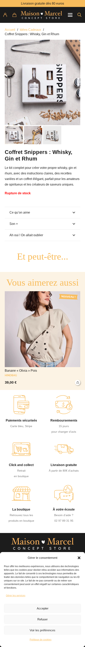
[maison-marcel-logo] (41, 15)
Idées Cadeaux (30, 29)
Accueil (10, 29)
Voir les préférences (42, 630)
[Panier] (16, 15)
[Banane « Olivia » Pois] (42, 338)
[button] (79, 558)
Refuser (42, 619)
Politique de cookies (40, 639)
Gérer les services (15, 595)
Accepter (42, 608)
